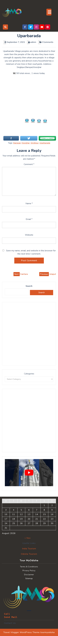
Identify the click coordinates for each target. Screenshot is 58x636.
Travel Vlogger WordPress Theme (21, 632)
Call (7, 614)
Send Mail (10, 617)
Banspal (17, 143)
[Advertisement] (29, 107)
